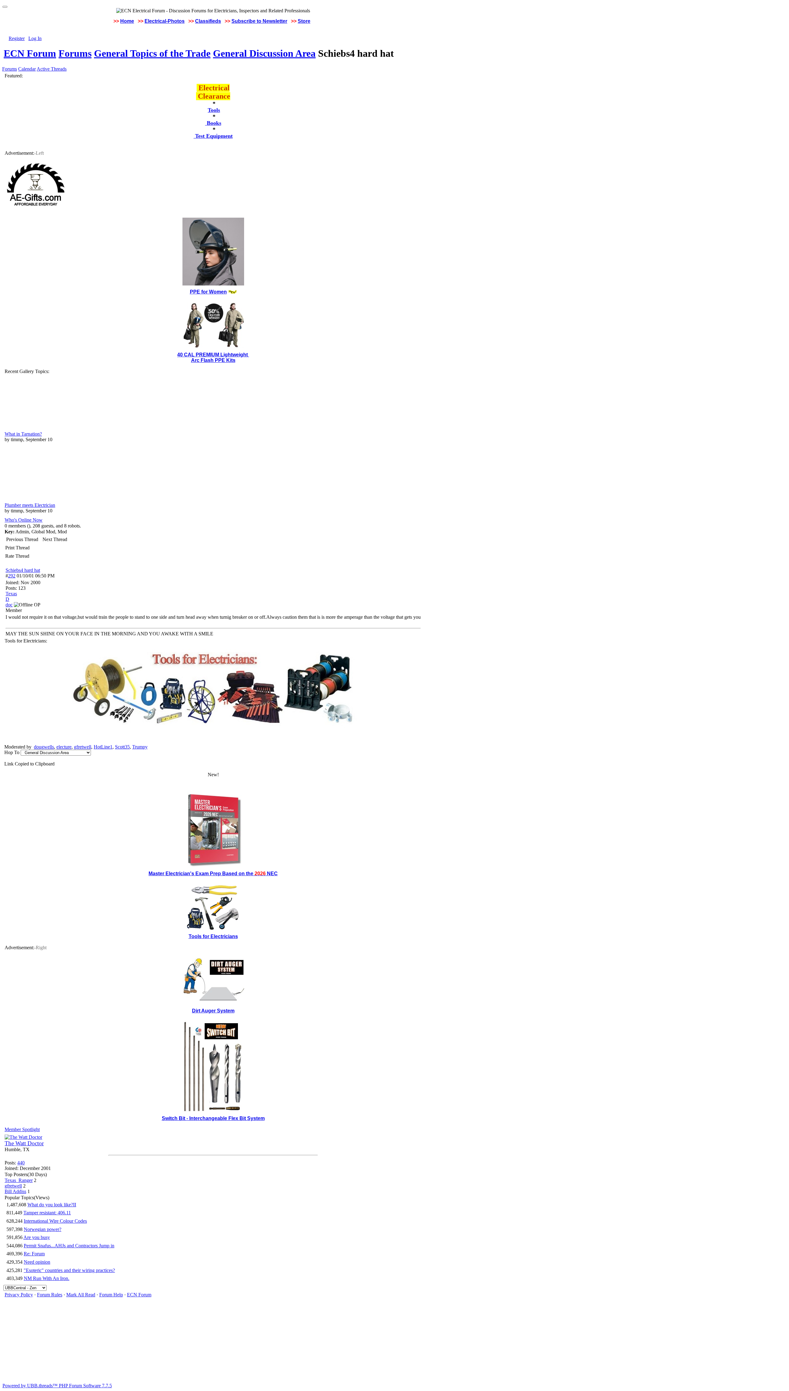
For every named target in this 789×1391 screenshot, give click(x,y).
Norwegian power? (42, 1229)
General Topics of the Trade (152, 53)
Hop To (11, 752)
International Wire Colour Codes (55, 1221)
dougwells (44, 746)
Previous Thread (22, 539)
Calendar (27, 69)
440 (21, 1162)
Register (17, 38)
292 (11, 575)
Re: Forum (34, 1253)
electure (64, 746)
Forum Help (111, 1294)
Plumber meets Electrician (30, 505)
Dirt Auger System (213, 1010)
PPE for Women (208, 291)
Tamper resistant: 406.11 (47, 1212)
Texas (11, 593)
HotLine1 (103, 746)
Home (127, 21)
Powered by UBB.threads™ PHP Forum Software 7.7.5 (57, 1385)
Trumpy (140, 746)
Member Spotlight (22, 1129)
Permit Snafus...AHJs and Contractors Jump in (69, 1245)
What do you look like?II (51, 1204)
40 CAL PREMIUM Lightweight (213, 354)
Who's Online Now (24, 520)
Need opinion (37, 1262)
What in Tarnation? (23, 434)
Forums (75, 53)
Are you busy (36, 1237)
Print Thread (17, 547)
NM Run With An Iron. (46, 1278)
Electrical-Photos (165, 21)
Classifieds (208, 21)
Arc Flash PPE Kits (213, 360)
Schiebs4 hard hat (23, 570)
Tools (214, 110)
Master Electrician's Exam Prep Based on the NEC (213, 873)
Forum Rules (49, 1294)
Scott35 (122, 746)
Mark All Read (80, 1294)
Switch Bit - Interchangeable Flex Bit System (213, 1118)
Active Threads (52, 69)
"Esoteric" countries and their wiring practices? (69, 1270)
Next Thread (55, 539)
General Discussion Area (264, 53)
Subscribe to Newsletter (259, 21)
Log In (35, 38)
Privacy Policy (19, 1294)
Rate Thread (17, 556)
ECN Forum (30, 53)
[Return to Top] (4, 7)
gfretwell (82, 746)
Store (304, 21)
